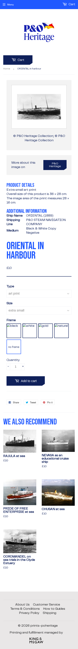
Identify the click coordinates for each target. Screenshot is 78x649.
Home (6, 69)
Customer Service (46, 604)
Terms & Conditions (25, 608)
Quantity (13, 360)
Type (10, 286)
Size (10, 303)
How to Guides (54, 608)
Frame (11, 320)
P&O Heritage (55, 165)
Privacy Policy (29, 613)
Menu (10, 4)
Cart (20, 60)
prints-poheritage (44, 625)
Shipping (49, 613)
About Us (22, 604)
